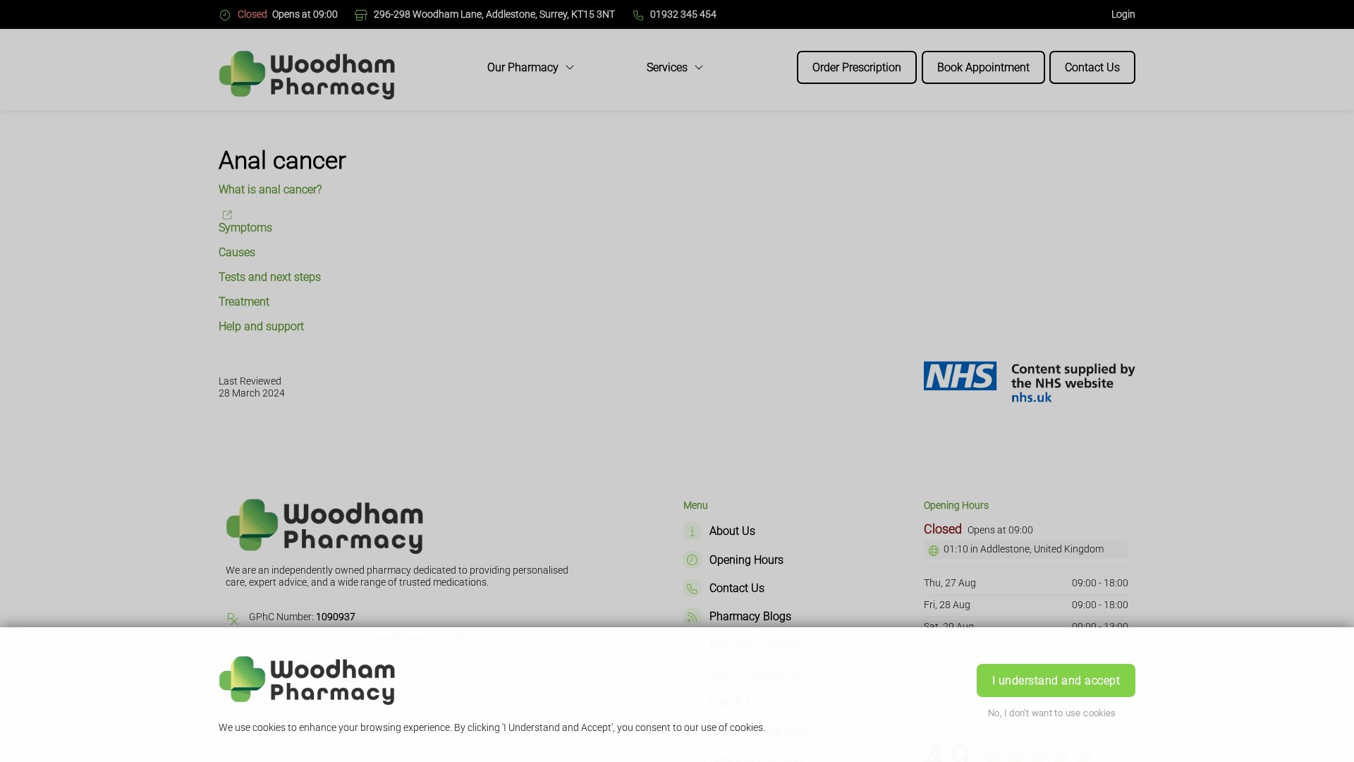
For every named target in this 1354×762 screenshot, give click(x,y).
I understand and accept (1056, 680)
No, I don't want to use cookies (1052, 713)
